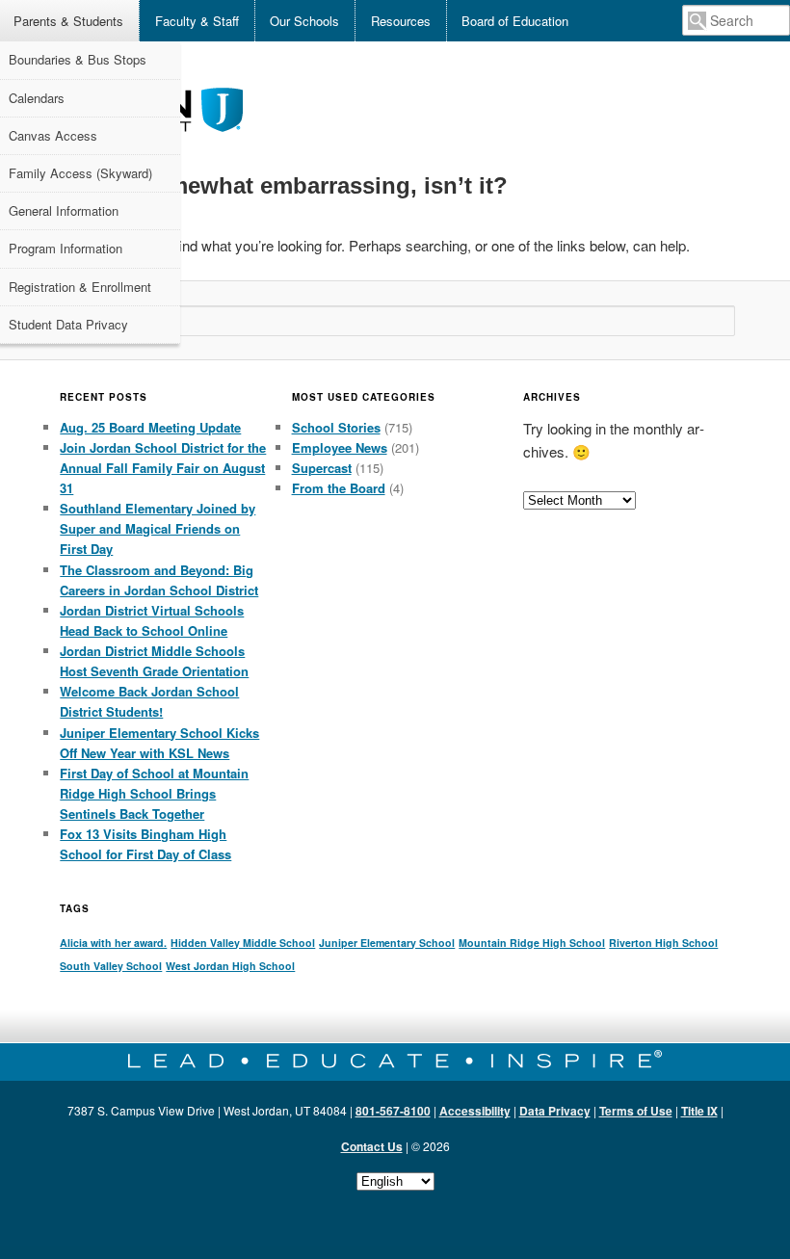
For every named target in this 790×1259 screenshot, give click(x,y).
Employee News (339, 447)
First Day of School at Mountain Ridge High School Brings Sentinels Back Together (154, 793)
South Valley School (111, 965)
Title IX (699, 1110)
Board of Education (514, 21)
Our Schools (304, 21)
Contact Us (372, 1146)
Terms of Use (635, 1110)
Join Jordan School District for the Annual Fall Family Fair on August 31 (163, 467)
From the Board (338, 488)
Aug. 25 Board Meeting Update (150, 427)
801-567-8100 (393, 1110)
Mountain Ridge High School (532, 942)
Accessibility (475, 1110)
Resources (401, 21)
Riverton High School (663, 942)
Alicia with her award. (113, 942)
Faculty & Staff (197, 21)
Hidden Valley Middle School (243, 942)
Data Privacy (555, 1110)
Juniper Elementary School (387, 942)
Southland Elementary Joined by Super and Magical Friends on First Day (157, 528)
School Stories (336, 427)
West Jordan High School (230, 965)
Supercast (322, 468)
